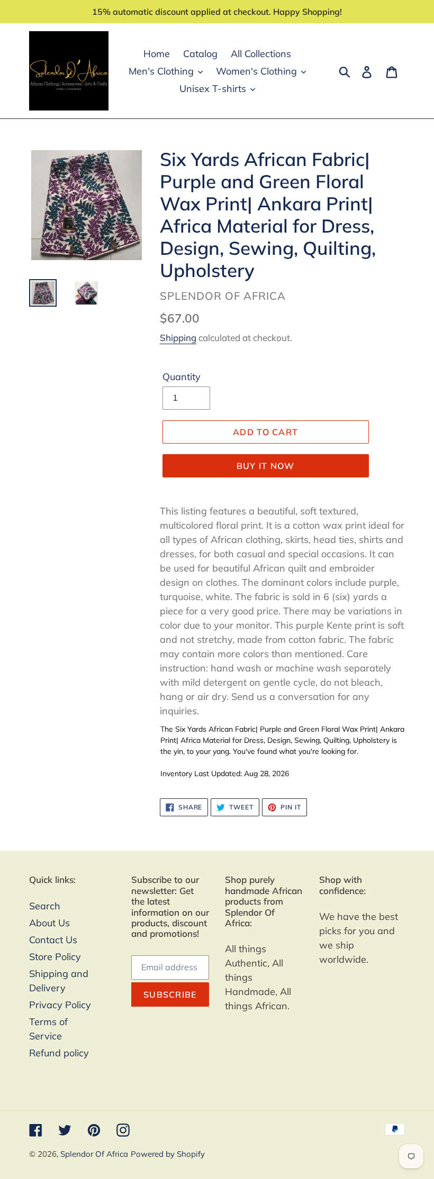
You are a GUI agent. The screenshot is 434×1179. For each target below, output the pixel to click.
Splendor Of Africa (94, 1154)
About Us (49, 923)
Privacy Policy (60, 1005)
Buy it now (266, 465)
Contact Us (53, 940)
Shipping (178, 337)
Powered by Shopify (168, 1154)
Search (44, 906)
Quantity (181, 377)
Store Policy (55, 957)
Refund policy (59, 1053)
